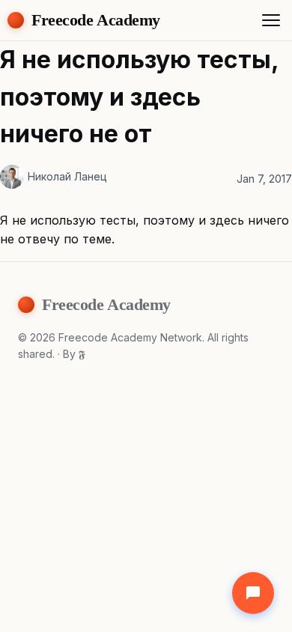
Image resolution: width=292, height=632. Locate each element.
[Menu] (271, 20)
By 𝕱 (74, 353)
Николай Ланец (67, 176)
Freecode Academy (95, 19)
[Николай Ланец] (12, 177)
